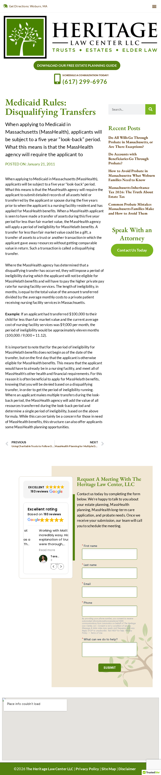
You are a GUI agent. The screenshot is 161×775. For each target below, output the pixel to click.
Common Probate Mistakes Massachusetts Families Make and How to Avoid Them (131, 209)
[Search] (150, 109)
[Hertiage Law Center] (80, 37)
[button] (154, 6)
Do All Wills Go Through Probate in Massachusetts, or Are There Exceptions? (130, 142)
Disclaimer (127, 769)
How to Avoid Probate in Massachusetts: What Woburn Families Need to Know (131, 175)
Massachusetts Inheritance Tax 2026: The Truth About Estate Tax (130, 192)
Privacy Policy (87, 769)
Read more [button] (36, 550)
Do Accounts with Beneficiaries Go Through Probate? (128, 158)
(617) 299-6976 (84, 81)
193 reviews (52, 514)
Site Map (108, 769)
